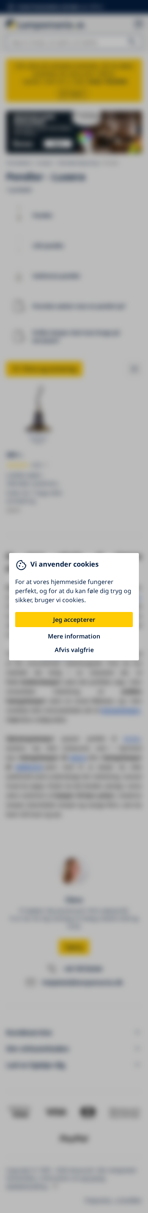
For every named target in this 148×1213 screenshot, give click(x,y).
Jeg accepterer (74, 619)
